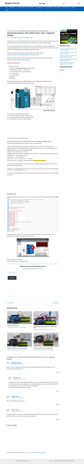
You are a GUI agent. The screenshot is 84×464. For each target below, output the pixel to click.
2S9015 (24, 71)
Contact (7, 10)
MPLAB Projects (66, 7)
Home (6, 7)
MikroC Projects (48, 7)
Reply (57, 372)
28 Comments (36, 349)
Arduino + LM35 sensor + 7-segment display (17, 261)
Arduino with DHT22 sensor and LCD (17, 348)
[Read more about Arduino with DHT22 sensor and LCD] (19, 339)
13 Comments (36, 329)
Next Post (56, 302)
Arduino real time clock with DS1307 (43, 348)
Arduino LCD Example (13, 325)
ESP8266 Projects (39, 7)
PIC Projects (12, 7)
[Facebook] (40, 3)
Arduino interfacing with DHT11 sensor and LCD (45, 327)
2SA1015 (20, 71)
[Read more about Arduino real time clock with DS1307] (45, 339)
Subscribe (11, 277)
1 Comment (9, 327)
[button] (15, 8)
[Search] (79, 3)
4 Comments (10, 37)
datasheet (26, 69)
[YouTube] (44, 3)
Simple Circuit (12, 3)
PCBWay (73, 7)
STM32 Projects (30, 7)
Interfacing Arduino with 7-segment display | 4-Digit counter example (23, 54)
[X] (42, 3)
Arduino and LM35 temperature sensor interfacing (18, 59)
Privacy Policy (66, 460)
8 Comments (9, 349)
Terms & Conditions (57, 460)
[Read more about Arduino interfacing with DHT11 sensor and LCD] (45, 318)
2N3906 (29, 71)
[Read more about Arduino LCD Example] (19, 317)
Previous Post (10, 302)
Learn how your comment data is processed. (35, 452)
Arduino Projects (21, 7)
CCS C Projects (57, 7)
